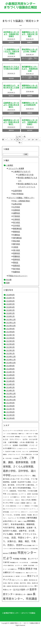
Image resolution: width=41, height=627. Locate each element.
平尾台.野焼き (25, 568)
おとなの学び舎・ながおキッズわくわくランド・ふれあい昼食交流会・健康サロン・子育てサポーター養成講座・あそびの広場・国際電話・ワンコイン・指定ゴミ (20, 433)
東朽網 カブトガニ (21, 576)
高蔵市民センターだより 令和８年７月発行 (30, 34)
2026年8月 (10, 294)
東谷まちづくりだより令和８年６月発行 (11, 67)
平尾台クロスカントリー (18, 275)
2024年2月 (10, 387)
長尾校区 (16, 265)
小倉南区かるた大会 (25, 174)
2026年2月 (10, 313)
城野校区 (16, 213)
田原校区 (16, 253)
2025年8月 (10, 331)
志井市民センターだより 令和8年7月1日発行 (11, 34)
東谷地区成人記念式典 (18, 586)
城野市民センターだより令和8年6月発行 (30, 86)
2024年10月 (11, 362)
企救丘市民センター (10, 521)
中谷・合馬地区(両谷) (21, 200)
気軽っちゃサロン (29, 586)
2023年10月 (11, 399)
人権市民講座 (31, 517)
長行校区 (16, 268)
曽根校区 (16, 231)
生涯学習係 (17, 190)
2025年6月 (10, 338)
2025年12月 (11, 319)
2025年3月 (10, 347)
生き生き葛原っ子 (21, 589)
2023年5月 (10, 415)
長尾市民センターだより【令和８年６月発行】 (11, 122)
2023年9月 (10, 402)
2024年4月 (10, 381)
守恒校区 (16, 216)
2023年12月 (11, 393)
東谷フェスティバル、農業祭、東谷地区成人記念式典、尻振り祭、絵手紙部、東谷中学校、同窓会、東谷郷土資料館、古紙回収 (20, 583)
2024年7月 (10, 372)
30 (36, 139)
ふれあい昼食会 (31, 500)
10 (29, 139)
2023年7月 (10, 409)
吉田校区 (16, 210)
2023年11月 (11, 396)
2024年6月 (10, 375)
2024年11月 (11, 359)
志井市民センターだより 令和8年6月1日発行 (30, 122)
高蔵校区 (16, 271)
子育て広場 (12, 548)
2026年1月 (10, 316)
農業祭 (29, 594)
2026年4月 (10, 307)
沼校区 (15, 247)
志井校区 (16, 225)
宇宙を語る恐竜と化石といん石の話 (25, 548)
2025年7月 (10, 335)
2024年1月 (10, 390)
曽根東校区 (17, 228)
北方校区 (16, 207)
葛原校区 (16, 259)
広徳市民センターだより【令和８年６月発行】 (11, 104)
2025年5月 (10, 341)
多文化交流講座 (27, 545)
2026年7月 (10, 297)
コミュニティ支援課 (16, 168)
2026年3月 (10, 310)
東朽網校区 (17, 237)
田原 (8, 282)
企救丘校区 (17, 204)
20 (33, 139)
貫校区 (15, 262)
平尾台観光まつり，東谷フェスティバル (26, 572)
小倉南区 (9, 165)
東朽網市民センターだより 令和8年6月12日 (30, 68)
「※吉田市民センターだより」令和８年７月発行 (11, 51)
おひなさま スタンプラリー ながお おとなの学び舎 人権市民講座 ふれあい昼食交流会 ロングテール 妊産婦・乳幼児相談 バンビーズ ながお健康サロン (21, 442)
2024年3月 (10, 384)
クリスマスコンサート (12, 509)
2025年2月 (10, 350)
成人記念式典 (6, 576)
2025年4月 (10, 344)
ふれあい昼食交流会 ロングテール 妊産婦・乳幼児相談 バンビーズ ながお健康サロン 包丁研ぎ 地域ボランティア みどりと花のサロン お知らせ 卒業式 (21, 497)
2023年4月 (10, 418)
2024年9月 (10, 365)
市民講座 (16, 558)
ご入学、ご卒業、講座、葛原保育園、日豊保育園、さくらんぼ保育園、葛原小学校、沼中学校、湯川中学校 (19, 466)
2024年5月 (10, 378)
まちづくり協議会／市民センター (21, 197)
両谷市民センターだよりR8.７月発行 (30, 50)
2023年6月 (10, 412)
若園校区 (16, 256)
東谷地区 (16, 241)
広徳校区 (16, 219)
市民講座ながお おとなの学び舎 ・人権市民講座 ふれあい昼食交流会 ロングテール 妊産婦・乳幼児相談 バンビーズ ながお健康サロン (21, 566)
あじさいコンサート (8, 430)
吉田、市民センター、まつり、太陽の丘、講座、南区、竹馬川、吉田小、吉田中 (20, 541)
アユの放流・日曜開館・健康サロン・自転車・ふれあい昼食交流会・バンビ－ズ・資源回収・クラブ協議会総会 (20, 506)
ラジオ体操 (21, 518)
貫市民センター (21, 594)
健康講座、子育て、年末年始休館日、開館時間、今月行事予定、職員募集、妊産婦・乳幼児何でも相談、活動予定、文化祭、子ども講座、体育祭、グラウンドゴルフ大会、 (20, 529)
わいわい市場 (8, 503)
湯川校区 (16, 250)
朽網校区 (16, 234)
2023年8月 (10, 406)
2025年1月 (10, 353)
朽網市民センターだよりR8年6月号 (30, 103)
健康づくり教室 (22, 521)
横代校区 (16, 244)
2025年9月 (10, 328)
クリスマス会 (21, 509)
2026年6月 (10, 301)
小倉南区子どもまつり (22, 171)
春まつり (13, 576)
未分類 (8, 279)
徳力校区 (16, 222)
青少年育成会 (18, 193)
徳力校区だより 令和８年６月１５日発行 (11, 87)
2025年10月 (11, 325)
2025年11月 (11, 322)
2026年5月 (10, 304)
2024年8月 (10, 369)
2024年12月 (11, 356)
